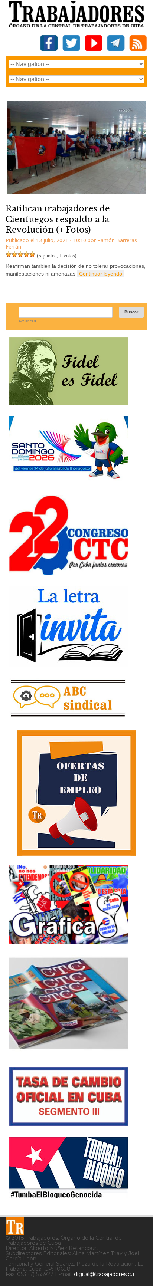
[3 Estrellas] (20, 254)
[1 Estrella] (9, 254)
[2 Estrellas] (14, 254)
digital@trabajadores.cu (104, 1274)
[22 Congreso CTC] (68, 572)
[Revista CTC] (68, 1049)
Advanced (27, 321)
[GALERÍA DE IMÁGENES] (68, 941)
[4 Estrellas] (26, 254)
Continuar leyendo (100, 274)
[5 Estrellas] (32, 254)
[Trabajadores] (15, 1226)
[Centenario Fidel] (68, 402)
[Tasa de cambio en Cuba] (68, 1123)
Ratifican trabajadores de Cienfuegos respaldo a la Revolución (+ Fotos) (58, 219)
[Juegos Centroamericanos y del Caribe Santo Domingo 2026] (68, 481)
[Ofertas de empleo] (76, 793)
